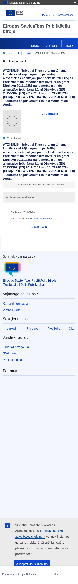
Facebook (33, 328)
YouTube (54, 328)
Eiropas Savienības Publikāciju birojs (36, 28)
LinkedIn (12, 328)
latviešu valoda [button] (65, 15)
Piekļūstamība (12, 359)
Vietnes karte (11, 310)
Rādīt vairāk (40, 227)
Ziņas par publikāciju (22, 197)
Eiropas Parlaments (41, 218)
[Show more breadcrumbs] (29, 53)
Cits (71, 328)
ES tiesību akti (13, 138)
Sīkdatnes (9, 353)
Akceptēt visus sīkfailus (32, 564)
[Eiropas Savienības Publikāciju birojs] (15, 13)
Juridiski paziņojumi (16, 347)
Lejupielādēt (50, 113)
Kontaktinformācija (15, 303)
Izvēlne (69, 45)
